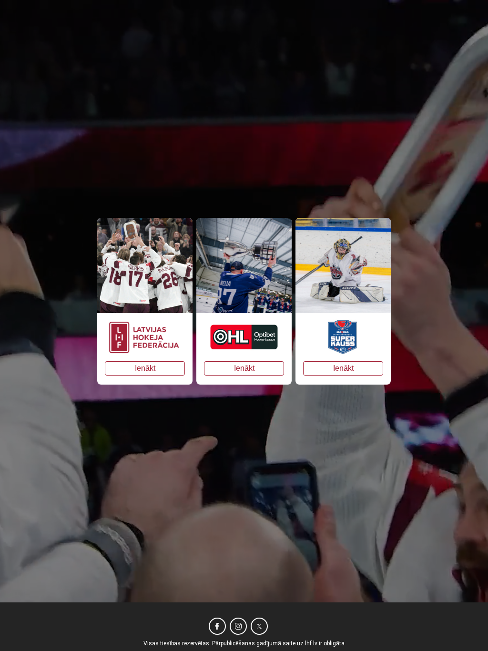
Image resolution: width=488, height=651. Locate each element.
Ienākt (145, 368)
